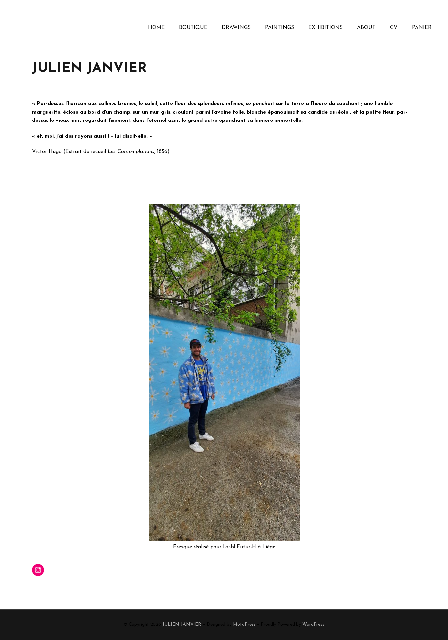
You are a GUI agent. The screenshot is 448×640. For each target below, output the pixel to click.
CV (393, 27)
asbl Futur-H (240, 547)
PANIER (422, 27)
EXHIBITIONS (325, 27)
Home (156, 27)
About (366, 27)
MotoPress (244, 624)
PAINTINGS (279, 27)
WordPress (313, 624)
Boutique (193, 27)
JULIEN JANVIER (181, 624)
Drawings (236, 27)
